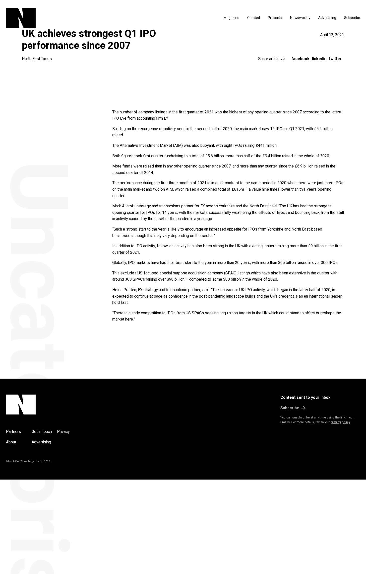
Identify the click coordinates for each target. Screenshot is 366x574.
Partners (13, 432)
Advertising (327, 17)
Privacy (63, 432)
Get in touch (42, 432)
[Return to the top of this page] (44, 404)
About (11, 442)
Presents (275, 17)
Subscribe (352, 17)
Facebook (300, 59)
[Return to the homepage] (68, 18)
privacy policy (340, 422)
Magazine (231, 17)
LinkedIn (319, 59)
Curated (253, 17)
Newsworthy (300, 17)
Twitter (335, 59)
